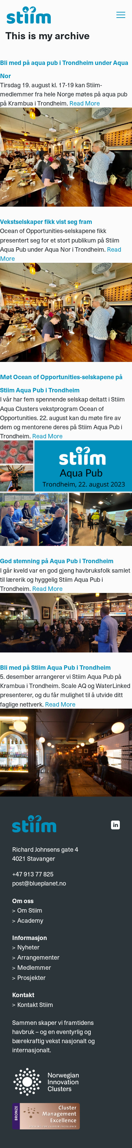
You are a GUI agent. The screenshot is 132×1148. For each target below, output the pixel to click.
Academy (30, 920)
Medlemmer (34, 967)
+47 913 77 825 (32, 874)
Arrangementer (38, 957)
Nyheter (28, 947)
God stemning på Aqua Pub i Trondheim (56, 560)
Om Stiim (29, 910)
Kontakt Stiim (35, 1004)
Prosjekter (31, 977)
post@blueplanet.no (39, 883)
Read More (84, 103)
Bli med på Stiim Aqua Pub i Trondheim (55, 667)
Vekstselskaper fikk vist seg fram (46, 221)
